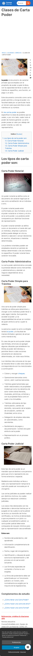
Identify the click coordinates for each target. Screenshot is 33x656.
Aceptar (16, 647)
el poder (10, 332)
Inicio (4, 53)
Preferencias (16, 642)
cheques (21, 373)
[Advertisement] (16, 34)
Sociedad (10, 53)
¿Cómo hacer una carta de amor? (17, 604)
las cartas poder (10, 112)
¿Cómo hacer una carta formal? (16, 608)
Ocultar (19, 134)
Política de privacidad (13, 652)
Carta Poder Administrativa (17, 143)
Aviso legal (23, 652)
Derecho (18, 53)
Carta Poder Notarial (14, 141)
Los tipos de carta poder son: (14, 138)
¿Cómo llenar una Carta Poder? (16, 600)
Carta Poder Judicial (14, 151)
